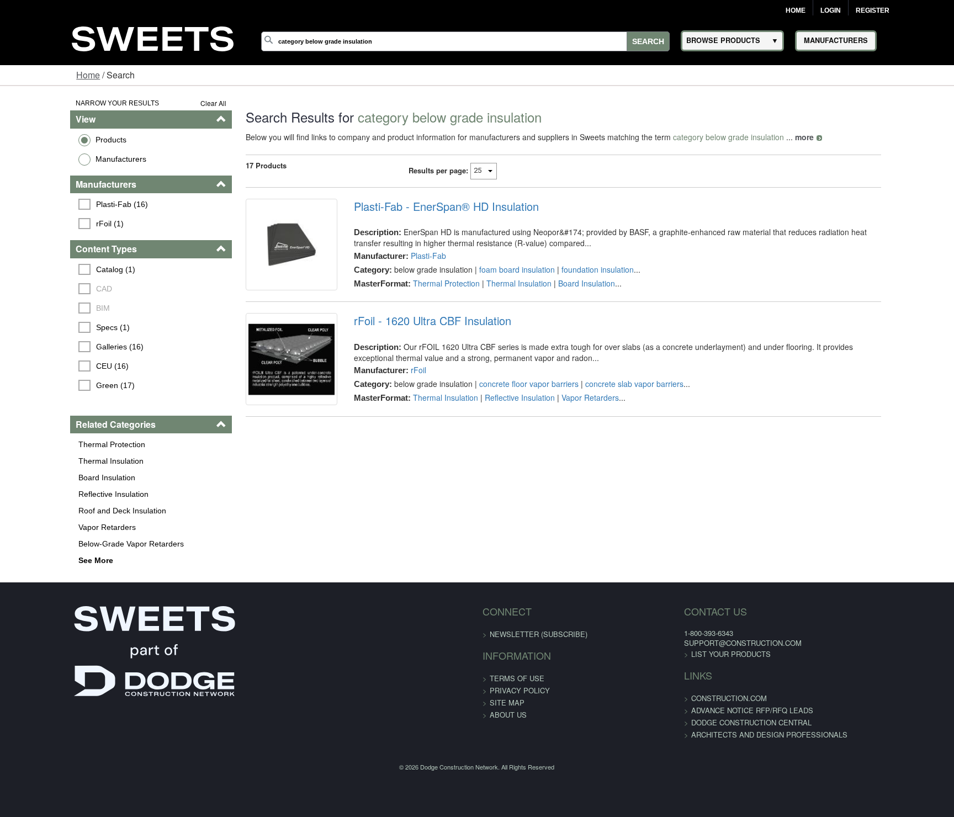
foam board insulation (496, 269)
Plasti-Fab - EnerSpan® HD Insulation (425, 206)
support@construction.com (682, 643)
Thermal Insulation (50, 461)
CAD (45, 288)
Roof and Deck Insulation (61, 510)
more (767, 136)
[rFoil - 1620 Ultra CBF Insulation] (263, 384)
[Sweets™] (153, 37)
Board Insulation (46, 477)
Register (872, 10)
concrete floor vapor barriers (508, 400)
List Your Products (671, 654)
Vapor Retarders (46, 527)
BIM (44, 308)
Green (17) (56, 385)
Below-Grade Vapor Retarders (70, 543)
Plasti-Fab (408, 255)
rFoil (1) (51, 223)
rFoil (398, 386)
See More (35, 560)
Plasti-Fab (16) (63, 204)
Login (830, 10)
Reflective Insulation (53, 494)
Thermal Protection (51, 444)
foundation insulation (577, 269)
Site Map (507, 702)
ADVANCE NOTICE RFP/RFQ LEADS (692, 710)
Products (50, 139)
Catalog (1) (56, 269)
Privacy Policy (520, 690)
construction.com (669, 698)
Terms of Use (517, 678)
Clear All (176, 103)
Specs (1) (54, 327)
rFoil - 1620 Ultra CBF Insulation (412, 337)
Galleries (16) (60, 346)
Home (795, 10)
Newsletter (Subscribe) (538, 634)
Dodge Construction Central (691, 722)
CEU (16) (53, 366)
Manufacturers (60, 159)
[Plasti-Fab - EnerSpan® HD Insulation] (263, 253)
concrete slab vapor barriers (614, 400)
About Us (508, 714)
